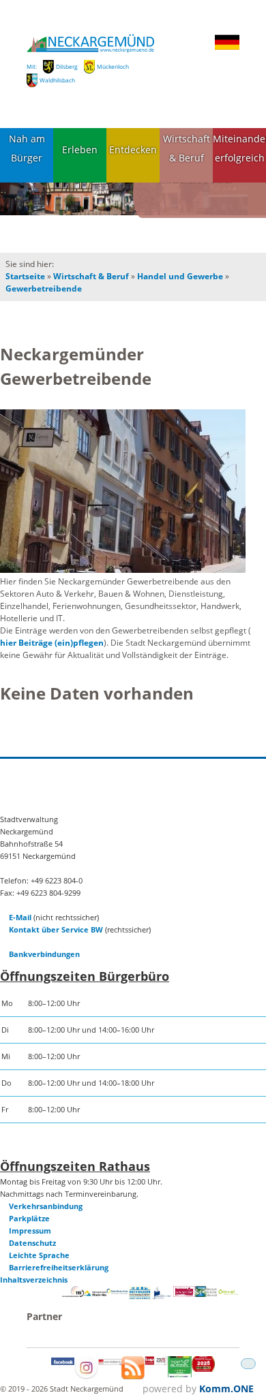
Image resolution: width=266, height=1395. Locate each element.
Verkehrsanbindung (46, 1206)
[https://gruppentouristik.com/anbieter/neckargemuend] (156, 1362)
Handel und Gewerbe (180, 276)
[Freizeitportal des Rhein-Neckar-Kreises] (117, 1292)
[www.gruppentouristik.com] (203, 1369)
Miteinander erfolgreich (239, 148)
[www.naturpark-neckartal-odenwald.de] (206, 1294)
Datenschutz (32, 1243)
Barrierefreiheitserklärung (58, 1267)
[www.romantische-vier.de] (162, 1296)
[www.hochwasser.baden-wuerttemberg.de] (140, 1296)
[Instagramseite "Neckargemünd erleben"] (86, 1376)
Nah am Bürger (27, 148)
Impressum (30, 1230)
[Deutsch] (227, 47)
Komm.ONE (226, 1388)
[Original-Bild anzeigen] (123, 492)
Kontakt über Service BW (56, 929)
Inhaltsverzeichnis (34, 1279)
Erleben (80, 149)
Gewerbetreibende (43, 288)
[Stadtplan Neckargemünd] (109, 1362)
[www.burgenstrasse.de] (184, 1294)
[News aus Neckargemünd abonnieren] (133, 1376)
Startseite (25, 276)
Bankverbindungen (44, 954)
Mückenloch (113, 66)
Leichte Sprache (39, 1255)
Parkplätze (29, 1218)
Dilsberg (67, 66)
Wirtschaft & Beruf (186, 148)
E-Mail (20, 917)
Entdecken (133, 149)
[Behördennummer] (73, 1294)
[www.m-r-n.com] (95, 1297)
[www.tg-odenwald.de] (228, 1292)
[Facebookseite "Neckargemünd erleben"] (62, 1362)
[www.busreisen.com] (179, 1374)
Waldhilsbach (57, 80)
